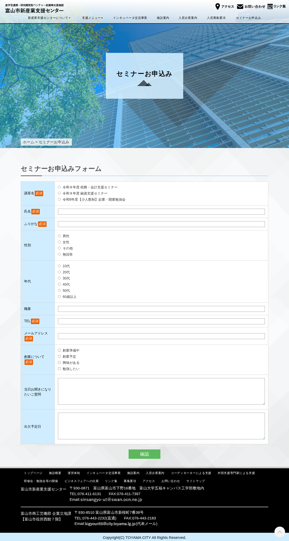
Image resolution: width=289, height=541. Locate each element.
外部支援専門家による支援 (236, 472)
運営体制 (74, 472)
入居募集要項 (216, 17)
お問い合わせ (170, 481)
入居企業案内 (188, 17)
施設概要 (55, 472)
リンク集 (111, 481)
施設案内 (163, 17)
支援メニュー (91, 17)
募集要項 (130, 481)
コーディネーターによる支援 (191, 472)
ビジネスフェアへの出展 (82, 481)
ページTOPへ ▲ (280, 532)
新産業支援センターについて (48, 17)
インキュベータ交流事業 (130, 17)
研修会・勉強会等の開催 (41, 481)
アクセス (149, 481)
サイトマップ (195, 481)
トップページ (33, 472)
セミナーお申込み (248, 17)
